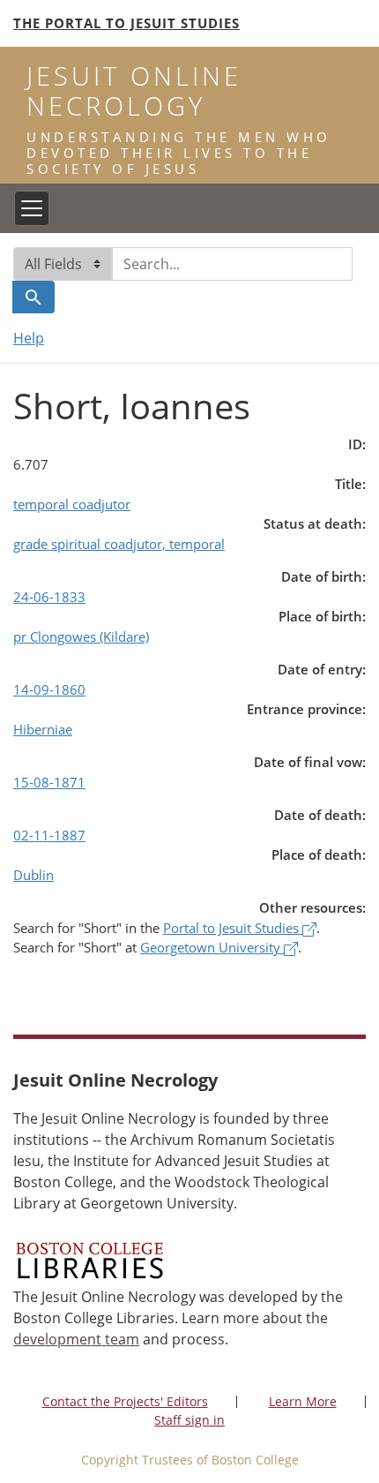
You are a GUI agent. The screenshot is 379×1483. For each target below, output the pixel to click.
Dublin (33, 875)
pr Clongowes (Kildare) (81, 636)
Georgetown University (212, 947)
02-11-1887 (49, 835)
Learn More (303, 1401)
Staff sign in (189, 1419)
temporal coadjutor (71, 504)
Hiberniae (42, 729)
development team (76, 1339)
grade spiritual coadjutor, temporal (119, 544)
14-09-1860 (49, 689)
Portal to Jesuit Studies (232, 928)
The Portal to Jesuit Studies (126, 23)
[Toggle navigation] (31, 208)
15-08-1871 (49, 782)
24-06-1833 (49, 597)
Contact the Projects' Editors (125, 1401)
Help (28, 338)
